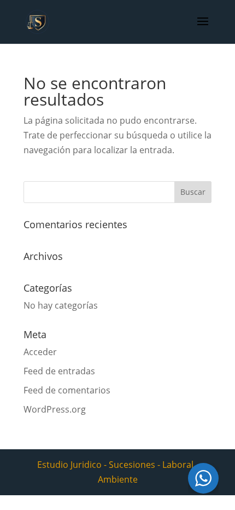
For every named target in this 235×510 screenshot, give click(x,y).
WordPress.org (55, 409)
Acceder (40, 352)
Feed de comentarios (67, 390)
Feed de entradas (59, 371)
